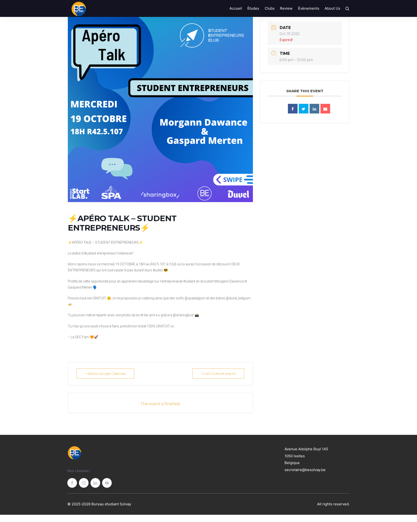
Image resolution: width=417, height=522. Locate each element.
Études (253, 8)
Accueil (235, 8)
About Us (332, 8)
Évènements (308, 8)
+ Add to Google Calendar (105, 373)
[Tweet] (303, 108)
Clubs (270, 8)
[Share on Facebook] (293, 108)
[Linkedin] (314, 108)
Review (286, 8)
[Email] (325, 108)
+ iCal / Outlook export (218, 373)
